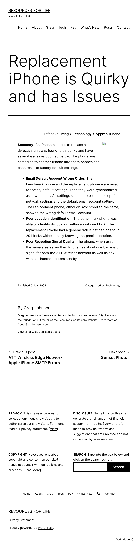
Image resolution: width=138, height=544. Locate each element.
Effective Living (56, 134)
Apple (100, 134)
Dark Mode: (123, 539)
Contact (123, 27)
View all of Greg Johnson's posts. (39, 331)
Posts (108, 27)
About (37, 27)
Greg (50, 27)
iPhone (114, 134)
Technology (82, 134)
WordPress (45, 528)
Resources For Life (29, 10)
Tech (62, 27)
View (53, 429)
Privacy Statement (21, 520)
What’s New (90, 27)
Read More (32, 470)
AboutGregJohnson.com (33, 324)
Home (22, 27)
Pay (73, 27)
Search (118, 467)
